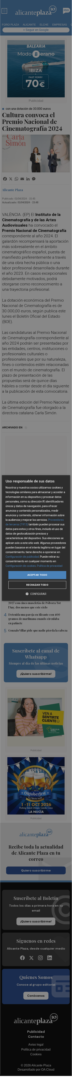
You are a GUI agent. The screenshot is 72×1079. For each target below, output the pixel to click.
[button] (36, 594)
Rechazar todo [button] (37, 584)
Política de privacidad (49, 565)
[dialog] (36, 538)
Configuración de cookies (21, 565)
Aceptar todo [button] (37, 575)
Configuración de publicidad (22, 556)
